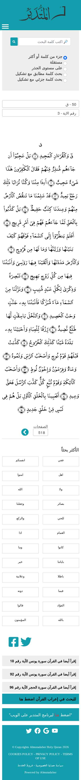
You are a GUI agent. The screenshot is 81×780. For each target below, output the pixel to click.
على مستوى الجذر (47, 67)
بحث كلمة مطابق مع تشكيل (39, 73)
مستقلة (56, 62)
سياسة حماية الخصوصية (49, 765)
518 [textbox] (41, 432)
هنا (21, 699)
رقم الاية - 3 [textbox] (67, 113)
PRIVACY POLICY (48, 754)
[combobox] (40, 104)
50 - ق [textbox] (71, 104)
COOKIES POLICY (20, 754)
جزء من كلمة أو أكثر (45, 56)
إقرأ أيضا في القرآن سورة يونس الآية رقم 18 (43, 660)
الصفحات (40, 426)
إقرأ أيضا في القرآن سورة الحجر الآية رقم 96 (43, 687)
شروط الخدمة (25, 765)
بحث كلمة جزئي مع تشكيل (39, 79)
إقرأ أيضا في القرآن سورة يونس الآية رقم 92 (43, 674)
